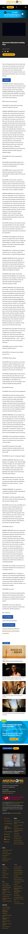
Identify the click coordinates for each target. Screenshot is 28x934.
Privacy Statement (8, 831)
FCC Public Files (8, 821)
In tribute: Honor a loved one (18, 899)
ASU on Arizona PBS (18, 840)
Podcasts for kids (5, 896)
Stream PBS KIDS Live (6, 885)
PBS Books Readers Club (18, 879)
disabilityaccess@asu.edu (7, 793)
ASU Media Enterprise (15, 804)
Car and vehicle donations (19, 903)
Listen (3, 847)
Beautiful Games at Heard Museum (11, 631)
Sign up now (13, 739)
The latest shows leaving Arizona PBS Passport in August (13, 714)
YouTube (8, 839)
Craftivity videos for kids (6, 894)
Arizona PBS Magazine (18, 870)
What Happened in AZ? (18, 828)
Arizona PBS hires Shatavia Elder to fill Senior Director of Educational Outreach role (13, 678)
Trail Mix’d (16, 827)
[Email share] (8, 51)
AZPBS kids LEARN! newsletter (5, 890)
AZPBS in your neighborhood (5, 911)
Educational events (6, 909)
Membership (16, 893)
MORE (15, 748)
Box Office (16, 875)
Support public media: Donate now (18, 889)
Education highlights (6, 907)
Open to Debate (5, 874)
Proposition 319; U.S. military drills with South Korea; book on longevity (13, 772)
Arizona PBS (5, 805)
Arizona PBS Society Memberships (17, 891)
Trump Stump (5, 633)
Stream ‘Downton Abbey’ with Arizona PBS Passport (12, 696)
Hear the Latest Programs (7, 850)
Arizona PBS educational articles (7, 916)
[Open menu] (25, 7)
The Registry (4, 913)
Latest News (4, 866)
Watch (15, 818)
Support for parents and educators (6, 924)
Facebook (7, 834)
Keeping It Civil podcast (6, 859)
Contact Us (16, 884)
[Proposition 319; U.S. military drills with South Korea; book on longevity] (14, 754)
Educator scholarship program (6, 921)
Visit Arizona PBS (17, 882)
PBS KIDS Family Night (6, 887)
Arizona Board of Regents (15, 813)
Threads (7, 841)
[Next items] (24, 760)
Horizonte (4, 870)
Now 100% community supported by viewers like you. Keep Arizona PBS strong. (12, 14)
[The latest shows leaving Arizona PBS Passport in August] (14, 699)
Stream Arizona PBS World (19, 843)
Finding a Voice (5, 860)
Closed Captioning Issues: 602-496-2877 (8, 827)
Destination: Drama (17, 836)
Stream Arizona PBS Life (18, 842)
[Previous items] (4, 760)
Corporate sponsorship (18, 897)
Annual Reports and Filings (19, 881)
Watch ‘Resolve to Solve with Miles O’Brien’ (12, 661)
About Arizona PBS (17, 868)
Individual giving (17, 895)
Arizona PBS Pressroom (18, 872)
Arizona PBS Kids (5, 883)
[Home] (14, 2)
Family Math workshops (6, 901)
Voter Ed (4, 875)
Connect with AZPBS (18, 866)
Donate (7, 818)
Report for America (6, 926)
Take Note (4, 857)
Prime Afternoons (17, 838)
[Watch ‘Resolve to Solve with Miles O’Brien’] (14, 646)
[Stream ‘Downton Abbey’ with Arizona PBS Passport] (14, 681)
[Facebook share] (3, 51)
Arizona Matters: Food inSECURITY (18, 831)
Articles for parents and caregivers (6, 899)
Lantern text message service (6, 892)
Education (4, 905)
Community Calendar (18, 874)
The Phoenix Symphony (6, 853)
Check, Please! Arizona (18, 825)
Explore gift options (17, 886)
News (3, 864)
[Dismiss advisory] (22, 14)
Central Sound (5, 851)
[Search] (16, 7)
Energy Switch (16, 833)
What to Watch (17, 820)
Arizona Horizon (5, 868)
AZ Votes (4, 872)
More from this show (9, 54)
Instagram (7, 836)
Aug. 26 (5, 659)
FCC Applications (8, 823)
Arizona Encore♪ (5, 855)
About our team (5, 928)
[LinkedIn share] (6, 51)
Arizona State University (18, 802)
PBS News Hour (5, 877)
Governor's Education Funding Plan (10, 628)
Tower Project (16, 901)
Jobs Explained (17, 835)
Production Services (17, 877)
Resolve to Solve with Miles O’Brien (19, 823)
